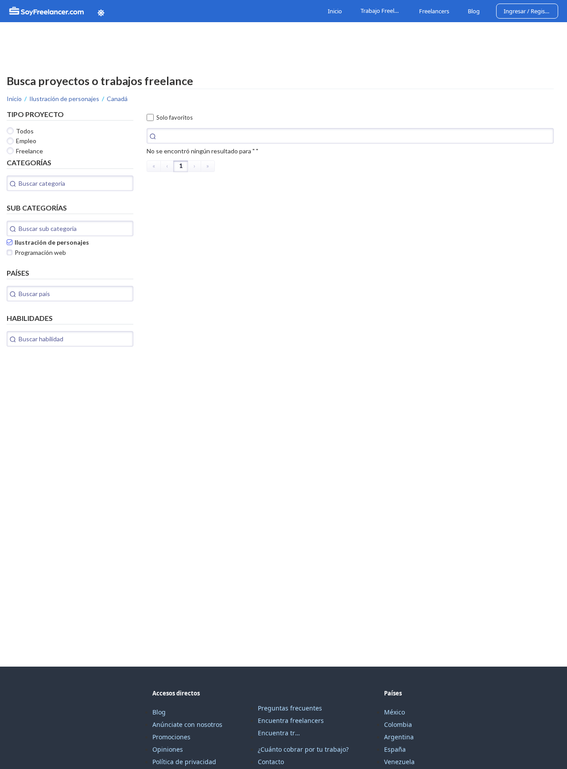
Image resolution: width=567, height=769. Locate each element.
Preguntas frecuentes (290, 708)
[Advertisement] (73, 415)
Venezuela (399, 761)
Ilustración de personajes (64, 98)
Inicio (335, 11)
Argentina (399, 737)
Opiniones (167, 749)
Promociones (171, 737)
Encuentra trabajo (280, 733)
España (395, 749)
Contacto (271, 761)
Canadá (117, 98)
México (394, 712)
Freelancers (434, 11)
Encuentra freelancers (291, 720)
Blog (474, 11)
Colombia (398, 724)
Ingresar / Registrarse (531, 11)
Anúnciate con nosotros (187, 724)
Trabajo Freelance (382, 11)
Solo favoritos (174, 117)
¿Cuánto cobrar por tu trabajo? (303, 749)
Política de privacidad (184, 761)
